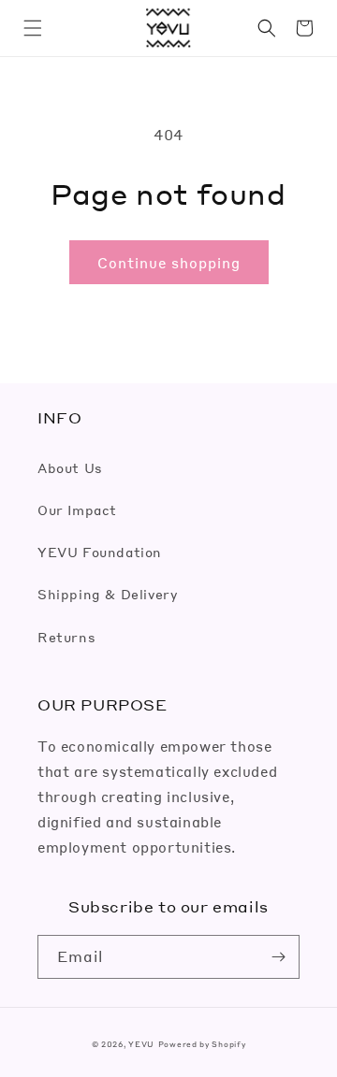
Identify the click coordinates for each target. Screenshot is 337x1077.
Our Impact (77, 509)
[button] (32, 28)
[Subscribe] (278, 957)
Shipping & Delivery (107, 593)
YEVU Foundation (99, 551)
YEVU (141, 1044)
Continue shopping (169, 262)
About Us (70, 467)
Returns (66, 636)
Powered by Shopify (202, 1044)
